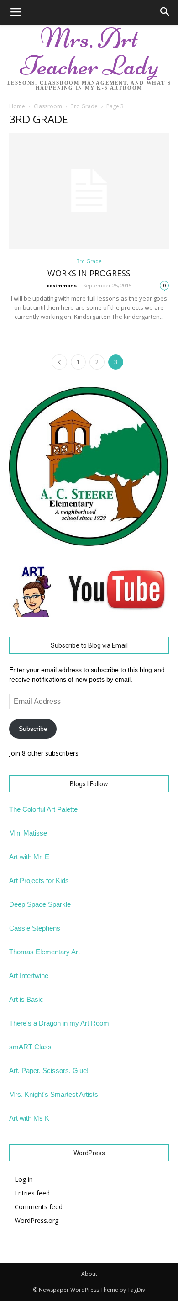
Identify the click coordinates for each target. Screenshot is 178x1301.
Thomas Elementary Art (44, 952)
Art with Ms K (29, 1118)
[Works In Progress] (89, 191)
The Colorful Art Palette (43, 809)
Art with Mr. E (29, 857)
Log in (24, 1179)
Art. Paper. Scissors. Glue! (49, 1070)
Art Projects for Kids (39, 880)
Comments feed (39, 1206)
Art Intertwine (28, 975)
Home (17, 106)
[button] (165, 12)
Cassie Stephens (34, 928)
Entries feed (32, 1193)
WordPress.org (36, 1220)
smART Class (30, 1047)
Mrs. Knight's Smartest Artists (53, 1094)
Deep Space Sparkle (40, 904)
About (89, 1274)
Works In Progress (89, 273)
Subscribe (33, 728)
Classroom (48, 106)
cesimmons (62, 285)
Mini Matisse (28, 833)
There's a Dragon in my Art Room (59, 1023)
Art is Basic (26, 999)
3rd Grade (84, 106)
